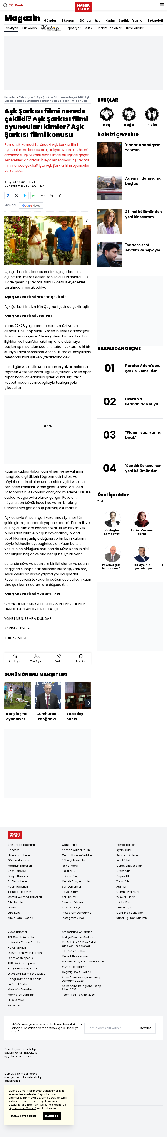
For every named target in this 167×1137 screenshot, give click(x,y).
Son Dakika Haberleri (21, 845)
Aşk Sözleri (123, 860)
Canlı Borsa (70, 845)
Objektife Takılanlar (108, 28)
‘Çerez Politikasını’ (50, 1104)
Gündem (51, 20)
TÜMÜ (101, 501)
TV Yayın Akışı (71, 907)
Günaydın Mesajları (129, 866)
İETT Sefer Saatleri (73, 951)
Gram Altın (123, 871)
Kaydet (145, 1028)
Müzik (88, 28)
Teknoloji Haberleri (20, 892)
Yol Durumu (69, 897)
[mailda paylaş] (42, 195)
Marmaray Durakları (21, 994)
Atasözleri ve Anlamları (77, 932)
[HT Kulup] (51, 28)
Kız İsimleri (14, 1005)
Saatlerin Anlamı (127, 855)
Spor (98, 20)
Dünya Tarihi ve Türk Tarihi (25, 953)
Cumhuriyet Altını (127, 892)
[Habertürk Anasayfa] (83, 6)
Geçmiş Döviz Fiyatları (76, 972)
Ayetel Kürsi (123, 850)
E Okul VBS (68, 871)
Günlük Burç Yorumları (77, 881)
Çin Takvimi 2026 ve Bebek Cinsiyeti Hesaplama (79, 944)
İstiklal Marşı (70, 866)
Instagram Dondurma (77, 913)
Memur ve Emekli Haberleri (25, 897)
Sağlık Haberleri (18, 881)
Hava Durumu (71, 892)
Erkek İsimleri (16, 1000)
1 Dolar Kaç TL (125, 902)
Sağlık (124, 20)
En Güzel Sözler (17, 984)
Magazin (22, 18)
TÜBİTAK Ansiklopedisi (22, 963)
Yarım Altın (123, 881)
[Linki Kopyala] (60, 195)
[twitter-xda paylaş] (16, 195)
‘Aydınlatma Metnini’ (22, 1108)
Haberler (9, 97)
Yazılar (138, 20)
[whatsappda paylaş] (33, 195)
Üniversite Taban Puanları (25, 942)
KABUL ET (51, 1116)
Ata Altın (121, 886)
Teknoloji (155, 20)
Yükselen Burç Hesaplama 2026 (83, 961)
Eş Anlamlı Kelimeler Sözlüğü (26, 974)
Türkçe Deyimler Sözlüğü (78, 937)
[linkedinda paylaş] (25, 195)
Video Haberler (17, 932)
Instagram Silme (73, 918)
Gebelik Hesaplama (75, 956)
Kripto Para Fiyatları (20, 918)
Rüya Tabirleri (17, 947)
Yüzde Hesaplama (74, 967)
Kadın (110, 20)
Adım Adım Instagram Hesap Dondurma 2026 (81, 979)
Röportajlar (73, 28)
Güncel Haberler (18, 860)
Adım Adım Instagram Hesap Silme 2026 (81, 987)
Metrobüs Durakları (20, 989)
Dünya (85, 20)
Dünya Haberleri (18, 876)
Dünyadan (29, 28)
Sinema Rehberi (72, 902)
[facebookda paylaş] (7, 195)
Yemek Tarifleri (125, 845)
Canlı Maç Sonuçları (130, 913)
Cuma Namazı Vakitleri (77, 855)
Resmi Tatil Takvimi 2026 (78, 994)
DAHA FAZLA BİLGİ (23, 1116)
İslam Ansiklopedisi (20, 958)
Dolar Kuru (14, 907)
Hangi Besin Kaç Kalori (23, 968)
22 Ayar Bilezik (125, 897)
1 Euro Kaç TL (124, 907)
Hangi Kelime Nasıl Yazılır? (25, 979)
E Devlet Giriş (70, 876)
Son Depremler (71, 886)
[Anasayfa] (15, 835)
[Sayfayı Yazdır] (51, 195)
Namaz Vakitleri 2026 (76, 850)
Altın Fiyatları (16, 902)
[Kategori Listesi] (162, 5)
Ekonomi (69, 20)
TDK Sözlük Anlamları (21, 937)
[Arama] (5, 5)
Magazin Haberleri (20, 866)
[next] (89, 703)
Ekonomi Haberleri (19, 855)
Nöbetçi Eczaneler (73, 860)
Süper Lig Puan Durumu (131, 918)
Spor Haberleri (17, 871)
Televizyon (11, 28)
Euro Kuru (14, 913)
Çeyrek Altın (123, 876)
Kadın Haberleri (18, 886)
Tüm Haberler (134, 28)
